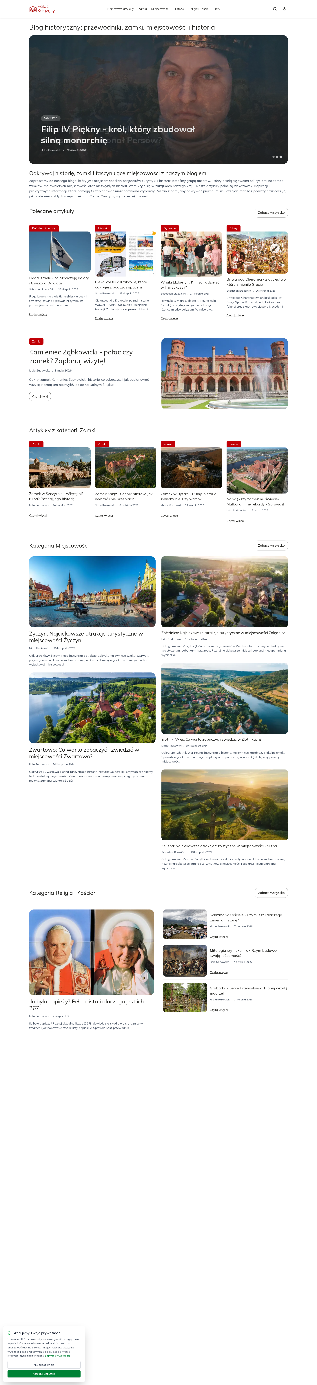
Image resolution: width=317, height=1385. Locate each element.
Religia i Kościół (198, 9)
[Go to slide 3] (281, 157)
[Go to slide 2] (277, 157)
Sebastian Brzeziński (41, 289)
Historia (179, 9)
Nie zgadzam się (44, 1364)
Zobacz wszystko (271, 212)
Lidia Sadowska (39, 505)
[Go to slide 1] (273, 157)
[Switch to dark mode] (284, 9)
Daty (217, 9)
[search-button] (275, 9)
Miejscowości (160, 9)
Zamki (142, 9)
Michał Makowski (51, 150)
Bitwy (48, 118)
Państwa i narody (44, 228)
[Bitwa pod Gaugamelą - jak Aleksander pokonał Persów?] (158, 99)
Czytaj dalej (40, 396)
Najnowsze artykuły (120, 9)
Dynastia (170, 228)
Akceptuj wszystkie (44, 1373)
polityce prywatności (57, 1355)
